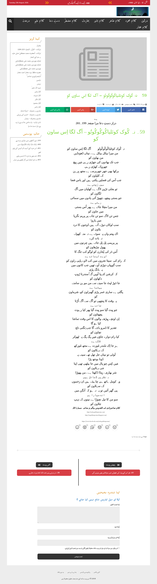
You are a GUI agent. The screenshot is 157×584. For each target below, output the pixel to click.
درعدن (26, 21)
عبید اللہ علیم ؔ (36, 88)
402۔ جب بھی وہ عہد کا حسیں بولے (29, 156)
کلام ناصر (37, 107)
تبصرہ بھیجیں (128, 104)
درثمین (144, 21)
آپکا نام (117, 526)
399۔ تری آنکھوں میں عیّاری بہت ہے (28, 140)
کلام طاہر (115, 21)
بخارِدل (86, 21)
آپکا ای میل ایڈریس (114, 537)
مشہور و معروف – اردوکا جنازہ (31, 111)
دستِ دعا (54, 21)
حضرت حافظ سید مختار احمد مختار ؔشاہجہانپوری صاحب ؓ (29, 74)
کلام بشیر (99, 21)
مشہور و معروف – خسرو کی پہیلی (29, 114)
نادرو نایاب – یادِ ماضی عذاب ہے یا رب (28, 122)
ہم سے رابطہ (60, 572)
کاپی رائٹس (97, 572)
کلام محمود (131, 21)
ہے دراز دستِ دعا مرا (34, 126)
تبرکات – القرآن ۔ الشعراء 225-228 (29, 49)
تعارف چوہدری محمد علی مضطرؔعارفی (28, 61)
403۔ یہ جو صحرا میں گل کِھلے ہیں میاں (27, 160)
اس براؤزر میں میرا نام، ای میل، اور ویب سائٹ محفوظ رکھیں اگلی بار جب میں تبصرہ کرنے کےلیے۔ (91, 548)
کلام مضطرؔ (70, 21)
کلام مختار (142, 27)
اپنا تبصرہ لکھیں (115, 504)
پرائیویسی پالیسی (85, 572)
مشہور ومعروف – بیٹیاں (33, 118)
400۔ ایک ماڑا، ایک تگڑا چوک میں (78, 3)
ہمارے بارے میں (71, 572)
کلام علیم (39, 21)
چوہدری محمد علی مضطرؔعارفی (30, 68)
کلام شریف (37, 95)
